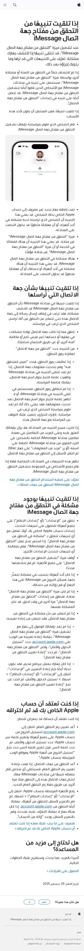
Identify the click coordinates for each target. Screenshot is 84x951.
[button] (15, 5)
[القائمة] (5, 5)
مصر (79, 932)
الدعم (68, 914)
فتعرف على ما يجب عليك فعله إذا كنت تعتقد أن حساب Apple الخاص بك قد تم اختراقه (42, 825)
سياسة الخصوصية (72, 943)
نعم (44, 902)
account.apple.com (48, 642)
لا (29, 902)
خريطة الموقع (35, 943)
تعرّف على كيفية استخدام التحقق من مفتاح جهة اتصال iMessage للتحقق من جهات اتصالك (44, 482)
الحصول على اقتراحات (64, 871)
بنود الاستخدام (53, 943)
